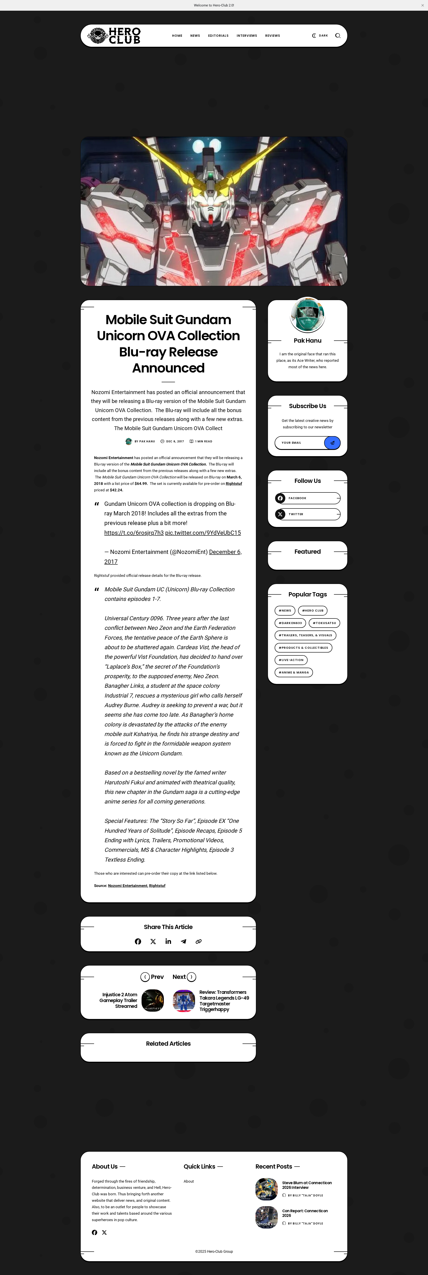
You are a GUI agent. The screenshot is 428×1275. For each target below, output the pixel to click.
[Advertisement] (214, 92)
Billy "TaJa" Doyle (308, 1195)
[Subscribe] (332, 442)
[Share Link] (198, 941)
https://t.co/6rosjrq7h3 (134, 532)
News (195, 35)
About (189, 1181)
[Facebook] (138, 941)
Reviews (272, 35)
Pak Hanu (147, 441)
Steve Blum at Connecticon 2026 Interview (307, 1185)
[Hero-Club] (114, 36)
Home (177, 35)
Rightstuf (157, 885)
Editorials (218, 35)
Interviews (247, 35)
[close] (422, 5)
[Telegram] (183, 941)
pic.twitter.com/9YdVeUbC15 (203, 532)
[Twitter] (153, 941)
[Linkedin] (168, 941)
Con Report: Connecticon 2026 (305, 1213)
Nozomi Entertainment (127, 885)
